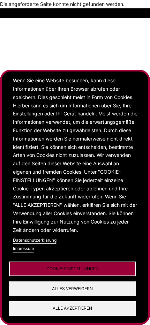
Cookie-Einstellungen (72, 268)
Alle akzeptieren (72, 308)
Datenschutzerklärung (35, 240)
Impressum (23, 248)
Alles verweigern (72, 288)
